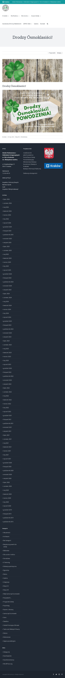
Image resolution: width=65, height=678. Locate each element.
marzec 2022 (7, 404)
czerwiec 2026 (7, 203)
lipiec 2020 (6, 482)
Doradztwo (6, 558)
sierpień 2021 (7, 431)
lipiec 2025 (6, 246)
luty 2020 (6, 502)
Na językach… (7, 598)
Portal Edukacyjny (28, 159)
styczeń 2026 (7, 223)
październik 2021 (8, 423)
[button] (47, 24)
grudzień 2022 (7, 368)
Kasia (5, 137)
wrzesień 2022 (7, 380)
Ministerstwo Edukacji (29, 162)
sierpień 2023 (7, 337)
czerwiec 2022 (7, 392)
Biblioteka (6, 550)
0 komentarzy (24, 137)
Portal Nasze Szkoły (29, 157)
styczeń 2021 (7, 459)
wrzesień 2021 (7, 427)
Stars (4, 617)
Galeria (5, 578)
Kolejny (59, 53)
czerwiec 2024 (7, 297)
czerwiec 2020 (7, 486)
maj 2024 (6, 301)
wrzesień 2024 (7, 286)
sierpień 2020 (7, 478)
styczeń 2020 (7, 506)
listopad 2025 (7, 231)
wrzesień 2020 (7, 474)
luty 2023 (6, 360)
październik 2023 (8, 329)
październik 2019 (8, 518)
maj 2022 (6, 396)
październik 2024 (8, 282)
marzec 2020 (7, 498)
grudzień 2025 (7, 227)
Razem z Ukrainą (8, 609)
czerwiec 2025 (7, 250)
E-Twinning (6, 562)
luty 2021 (6, 455)
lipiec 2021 (6, 435)
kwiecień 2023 (7, 352)
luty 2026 (6, 219)
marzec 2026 (7, 215)
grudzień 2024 (7, 274)
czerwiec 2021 (7, 439)
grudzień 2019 (7, 510)
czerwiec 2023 (7, 345)
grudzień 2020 (7, 463)
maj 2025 (6, 254)
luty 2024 (6, 313)
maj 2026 (6, 207)
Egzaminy (6, 570)
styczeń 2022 (7, 411)
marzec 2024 (7, 309)
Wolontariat (6, 637)
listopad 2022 (7, 372)
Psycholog (6, 605)
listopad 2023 (7, 325)
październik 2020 (8, 470)
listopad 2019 (7, 514)
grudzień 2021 (7, 415)
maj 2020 (6, 490)
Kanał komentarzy (8, 660)
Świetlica (5, 621)
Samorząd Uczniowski (9, 613)
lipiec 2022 (6, 388)
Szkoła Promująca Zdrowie (11, 625)
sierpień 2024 (7, 290)
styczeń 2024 (7, 317)
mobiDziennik (27, 153)
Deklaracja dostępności (30, 173)
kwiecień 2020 (7, 494)
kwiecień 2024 (7, 305)
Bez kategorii (7, 540)
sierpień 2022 (7, 384)
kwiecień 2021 (7, 447)
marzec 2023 (7, 356)
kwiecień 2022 (7, 400)
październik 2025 (8, 235)
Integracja (6, 582)
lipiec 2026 (6, 199)
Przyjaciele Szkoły (8, 602)
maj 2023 (6, 349)
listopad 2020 (7, 466)
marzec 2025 (7, 262)
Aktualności (6, 532)
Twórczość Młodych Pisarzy (11, 629)
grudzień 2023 (7, 321)
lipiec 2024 (6, 293)
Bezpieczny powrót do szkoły (10, 546)
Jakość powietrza (28, 155)
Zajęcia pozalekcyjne (9, 641)
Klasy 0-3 (6, 586)
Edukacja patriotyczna (9, 566)
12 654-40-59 (6, 173)
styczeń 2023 (7, 364)
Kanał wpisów (7, 656)
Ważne (5, 633)
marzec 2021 (7, 451)
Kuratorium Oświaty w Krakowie (30, 165)
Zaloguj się (6, 652)
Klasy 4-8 (17, 137)
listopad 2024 (7, 278)
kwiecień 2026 (7, 211)
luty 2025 (6, 266)
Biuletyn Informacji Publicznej (32, 169)
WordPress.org (7, 664)
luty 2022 (6, 407)
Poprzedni (52, 53)
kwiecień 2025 (7, 258)
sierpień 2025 (7, 242)
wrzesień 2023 (7, 333)
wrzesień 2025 (7, 238)
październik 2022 (8, 376)
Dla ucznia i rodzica (9, 554)
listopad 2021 (7, 419)
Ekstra (5, 574)
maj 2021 (6, 443)
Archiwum (6, 536)
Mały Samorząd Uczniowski (11, 594)
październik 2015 (8, 522)
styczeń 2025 (7, 270)
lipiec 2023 (6, 341)
